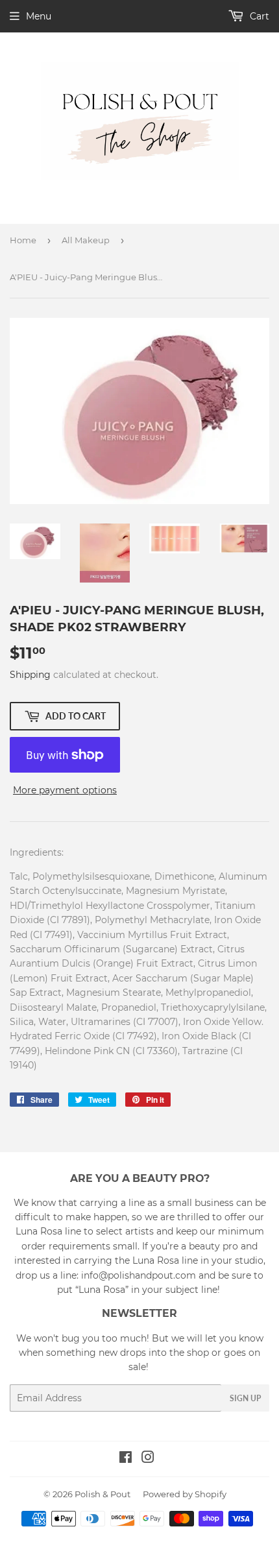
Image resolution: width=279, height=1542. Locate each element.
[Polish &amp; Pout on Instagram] (147, 1459)
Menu (38, 16)
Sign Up (245, 1398)
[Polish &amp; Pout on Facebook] (125, 1459)
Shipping (30, 675)
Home (23, 240)
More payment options (65, 790)
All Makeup (86, 240)
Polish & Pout (102, 1494)
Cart (258, 16)
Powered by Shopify (184, 1494)
